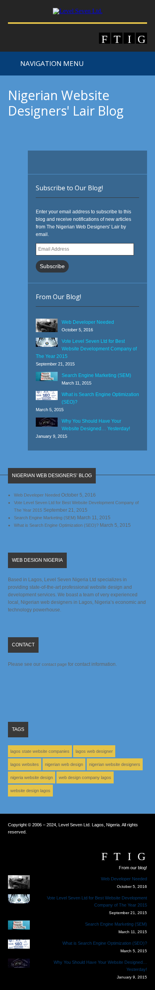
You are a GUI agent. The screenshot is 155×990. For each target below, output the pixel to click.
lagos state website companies (40, 751)
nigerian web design (64, 764)
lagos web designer (94, 751)
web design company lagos (85, 777)
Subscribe (52, 266)
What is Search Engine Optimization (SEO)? (56, 525)
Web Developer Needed (88, 322)
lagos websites (24, 764)
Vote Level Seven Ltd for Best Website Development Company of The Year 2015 (86, 348)
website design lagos (30, 790)
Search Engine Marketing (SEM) (96, 375)
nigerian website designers (114, 764)
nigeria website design (31, 777)
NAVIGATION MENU (50, 63)
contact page (54, 664)
